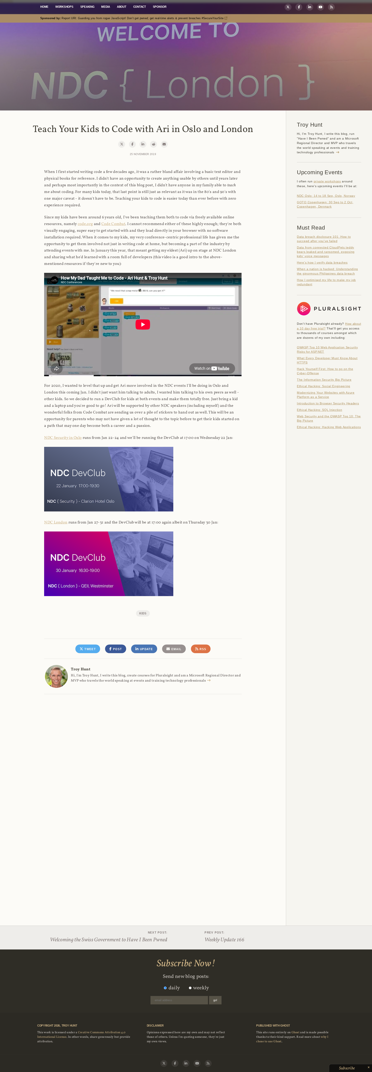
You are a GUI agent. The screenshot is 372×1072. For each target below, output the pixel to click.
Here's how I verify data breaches (322, 262)
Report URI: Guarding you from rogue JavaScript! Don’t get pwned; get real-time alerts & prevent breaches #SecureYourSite (132, 18)
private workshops (327, 181)
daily (174, 988)
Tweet (89, 649)
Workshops (64, 6)
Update (146, 649)
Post (117, 649)
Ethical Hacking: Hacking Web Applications (329, 427)
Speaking (87, 6)
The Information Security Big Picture (324, 379)
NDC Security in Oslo (63, 438)
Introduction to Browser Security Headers (328, 403)
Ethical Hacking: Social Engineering (323, 386)
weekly (201, 988)
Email (175, 649)
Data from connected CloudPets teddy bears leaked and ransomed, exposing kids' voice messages (326, 252)
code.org (85, 224)
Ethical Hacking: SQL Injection (319, 410)
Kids (143, 613)
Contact (139, 6)
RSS (202, 649)
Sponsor (159, 6)
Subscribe (347, 1068)
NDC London (55, 522)
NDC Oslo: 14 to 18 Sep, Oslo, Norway (326, 195)
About (121, 6)
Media (105, 6)
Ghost (295, 1032)
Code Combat (113, 224)
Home (44, 6)
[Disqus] (143, 749)
